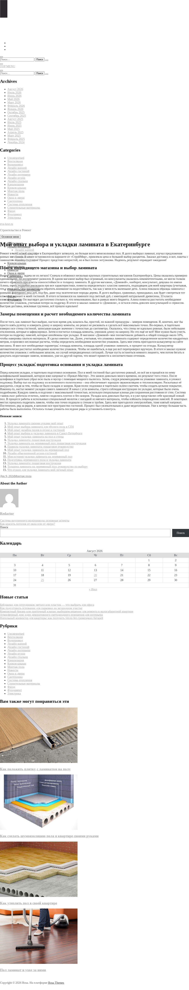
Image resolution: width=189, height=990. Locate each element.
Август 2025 (15, 119)
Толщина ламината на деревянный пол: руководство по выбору (47, 466)
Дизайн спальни (17, 181)
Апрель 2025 (15, 132)
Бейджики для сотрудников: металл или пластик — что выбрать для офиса (47, 604)
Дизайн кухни (16, 177)
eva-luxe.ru (6, 223)
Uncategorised (15, 157)
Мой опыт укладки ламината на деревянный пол (38, 449)
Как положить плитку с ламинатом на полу (35, 769)
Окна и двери (16, 197)
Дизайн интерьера (18, 174)
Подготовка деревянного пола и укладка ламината (39, 459)
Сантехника (15, 201)
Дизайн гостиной (18, 171)
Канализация (15, 184)
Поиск (4, 527)
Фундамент (14, 214)
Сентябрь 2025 (16, 115)
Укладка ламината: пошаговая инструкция (34, 440)
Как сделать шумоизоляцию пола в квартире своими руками (49, 836)
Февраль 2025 (16, 138)
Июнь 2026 (14, 95)
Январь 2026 (15, 109)
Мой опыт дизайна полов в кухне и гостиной (36, 430)
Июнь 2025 (14, 125)
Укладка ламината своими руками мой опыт (35, 423)
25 (42, 580)
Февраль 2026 (16, 105)
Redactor (7, 513)
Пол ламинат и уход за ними (23, 970)
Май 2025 (13, 129)
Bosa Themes (56, 982)
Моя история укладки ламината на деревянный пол (39, 456)
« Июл (93, 589)
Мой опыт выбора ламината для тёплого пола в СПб (40, 426)
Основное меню (10, 236)
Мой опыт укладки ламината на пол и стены (35, 436)
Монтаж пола (15, 191)
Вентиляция (15, 161)
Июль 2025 (14, 122)
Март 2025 (14, 135)
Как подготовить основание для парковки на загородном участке (41, 608)
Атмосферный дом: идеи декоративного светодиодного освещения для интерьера (51, 614)
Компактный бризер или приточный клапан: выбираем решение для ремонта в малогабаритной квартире (66, 611)
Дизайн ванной (17, 167)
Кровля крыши (16, 187)
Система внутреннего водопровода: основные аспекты (34, 520)
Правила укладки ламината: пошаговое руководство (40, 446)
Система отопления (19, 204)
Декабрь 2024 (15, 142)
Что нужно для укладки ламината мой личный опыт (40, 469)
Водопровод (15, 164)
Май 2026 (13, 99)
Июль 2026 (14, 92)
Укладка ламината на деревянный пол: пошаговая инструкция (46, 443)
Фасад (11, 211)
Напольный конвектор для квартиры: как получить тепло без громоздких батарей (51, 618)
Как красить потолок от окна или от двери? (27, 523)
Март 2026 (14, 102)
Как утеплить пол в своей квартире (28, 903)
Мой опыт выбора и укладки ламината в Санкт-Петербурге (44, 433)
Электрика (14, 217)
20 (95, 575)
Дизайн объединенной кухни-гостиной (32, 453)
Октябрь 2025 (16, 112)
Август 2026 (15, 89)
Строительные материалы (23, 207)
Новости (12, 194)
